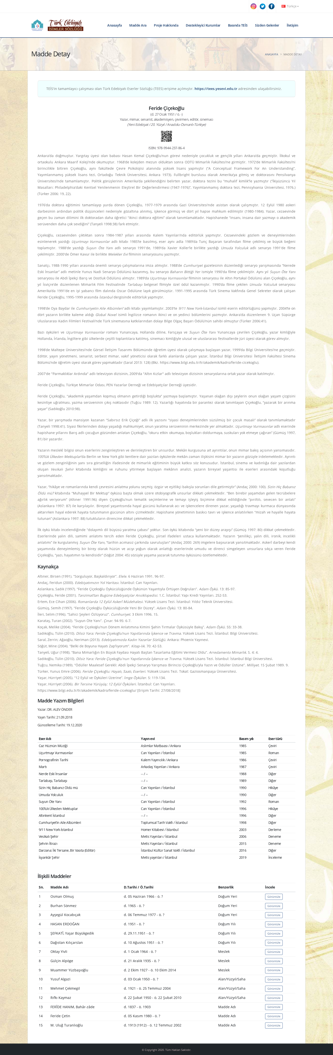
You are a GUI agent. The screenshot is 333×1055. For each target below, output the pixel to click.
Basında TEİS (238, 25)
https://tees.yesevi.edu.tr (216, 88)
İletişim (292, 25)
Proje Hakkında (166, 25)
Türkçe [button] (291, 6)
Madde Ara (138, 25)
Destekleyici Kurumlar (203, 25)
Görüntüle (273, 896)
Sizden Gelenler (267, 25)
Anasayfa (114, 25)
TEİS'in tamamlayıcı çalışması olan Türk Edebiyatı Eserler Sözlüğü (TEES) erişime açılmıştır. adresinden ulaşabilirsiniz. (164, 88)
